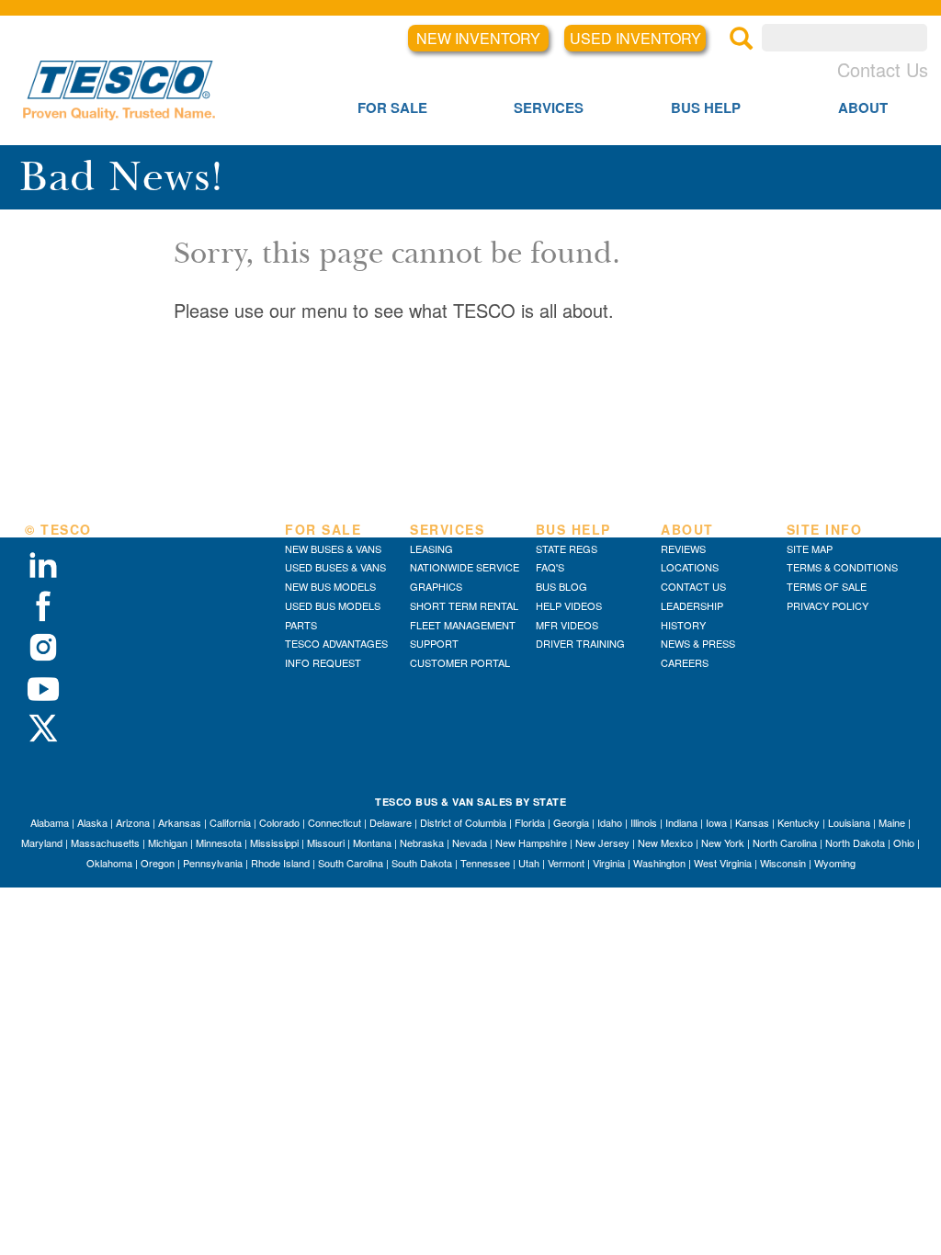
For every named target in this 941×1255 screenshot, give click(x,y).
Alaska (92, 822)
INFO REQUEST (323, 662)
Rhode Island (280, 862)
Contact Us (882, 69)
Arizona (133, 822)
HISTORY (683, 624)
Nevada (469, 842)
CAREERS (685, 662)
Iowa (716, 822)
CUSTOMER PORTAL (460, 662)
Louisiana (849, 822)
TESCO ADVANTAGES (336, 643)
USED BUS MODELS (332, 605)
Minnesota (219, 842)
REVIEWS (683, 548)
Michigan (167, 842)
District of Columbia (463, 822)
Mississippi (274, 842)
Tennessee (485, 862)
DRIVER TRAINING (580, 643)
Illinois (643, 822)
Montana (372, 842)
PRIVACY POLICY (827, 605)
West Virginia (723, 862)
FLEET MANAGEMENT (463, 624)
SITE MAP (810, 548)
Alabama (49, 822)
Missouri (326, 842)
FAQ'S (550, 567)
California (230, 822)
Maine (892, 822)
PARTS (301, 624)
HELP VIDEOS (569, 605)
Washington (659, 862)
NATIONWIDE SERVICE (464, 567)
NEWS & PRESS (698, 643)
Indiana (681, 822)
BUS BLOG (561, 586)
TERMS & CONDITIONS (842, 567)
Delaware (390, 822)
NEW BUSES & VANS (333, 548)
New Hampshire (531, 842)
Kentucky (798, 822)
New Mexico (665, 842)
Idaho (609, 822)
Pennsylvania (213, 862)
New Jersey (602, 842)
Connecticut (334, 822)
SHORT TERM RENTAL (464, 605)
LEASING (431, 548)
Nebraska (422, 842)
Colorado (279, 822)
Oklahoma (109, 862)
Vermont (566, 862)
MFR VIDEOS (567, 624)
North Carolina (785, 842)
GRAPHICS (436, 586)
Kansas (752, 822)
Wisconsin (783, 862)
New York (722, 842)
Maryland (41, 842)
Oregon (158, 862)
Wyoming (835, 862)
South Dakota (421, 862)
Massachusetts (105, 842)
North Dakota (855, 842)
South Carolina (350, 862)
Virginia (609, 862)
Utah (528, 862)
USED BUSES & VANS (335, 567)
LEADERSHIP (692, 605)
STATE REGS (566, 548)
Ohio (903, 842)
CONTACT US (693, 586)
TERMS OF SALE (827, 586)
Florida (530, 822)
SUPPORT (434, 643)
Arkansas (179, 822)
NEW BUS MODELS (330, 586)
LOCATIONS (690, 567)
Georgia (571, 822)
